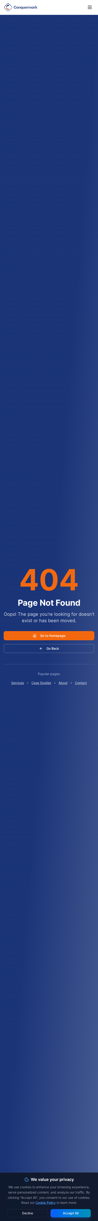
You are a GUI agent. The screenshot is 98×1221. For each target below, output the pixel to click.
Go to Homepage (52, 636)
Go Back (52, 648)
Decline (27, 1213)
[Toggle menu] (89, 7)
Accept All (70, 1213)
